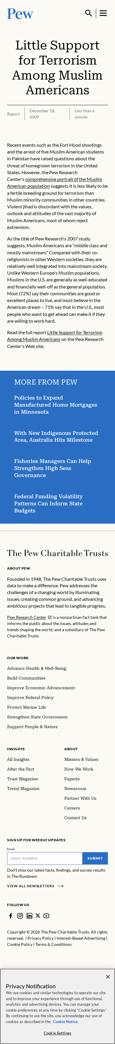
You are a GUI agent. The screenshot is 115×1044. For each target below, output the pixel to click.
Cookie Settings (57, 1033)
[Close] (107, 976)
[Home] (57, 553)
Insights (16, 749)
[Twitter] (37, 915)
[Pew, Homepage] (20, 13)
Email (11, 848)
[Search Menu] (88, 13)
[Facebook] (10, 915)
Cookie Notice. (65, 1021)
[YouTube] (46, 915)
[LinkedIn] (29, 915)
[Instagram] (20, 915)
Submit (95, 858)
